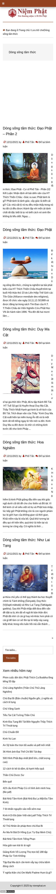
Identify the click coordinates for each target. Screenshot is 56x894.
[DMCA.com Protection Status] (7, 892)
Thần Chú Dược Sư (13, 775)
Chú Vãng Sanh (11, 708)
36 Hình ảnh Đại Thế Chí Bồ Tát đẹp (22, 751)
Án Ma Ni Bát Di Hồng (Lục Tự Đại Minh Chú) (27, 832)
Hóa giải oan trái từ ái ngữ (17, 845)
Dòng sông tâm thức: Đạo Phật (27, 230)
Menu (28, 3)
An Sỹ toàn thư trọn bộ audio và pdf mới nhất (26, 745)
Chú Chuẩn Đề (11, 732)
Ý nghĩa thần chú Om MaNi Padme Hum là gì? (27, 872)
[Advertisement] (28, 96)
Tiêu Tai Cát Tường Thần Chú (19, 715)
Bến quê (7, 781)
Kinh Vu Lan (9, 738)
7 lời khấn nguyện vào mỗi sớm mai (22, 809)
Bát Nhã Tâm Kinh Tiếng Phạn (19, 839)
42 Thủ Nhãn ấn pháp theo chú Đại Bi (23, 826)
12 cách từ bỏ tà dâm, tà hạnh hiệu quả (23, 768)
